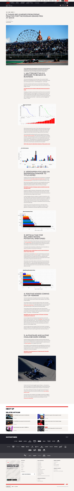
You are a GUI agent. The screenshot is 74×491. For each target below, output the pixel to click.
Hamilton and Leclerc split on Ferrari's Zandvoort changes (53, 421)
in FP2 (36, 253)
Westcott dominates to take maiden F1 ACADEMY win (21, 427)
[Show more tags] (14, 12)
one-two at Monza (28, 242)
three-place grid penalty (28, 180)
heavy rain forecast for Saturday (29, 135)
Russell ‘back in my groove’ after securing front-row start (53, 415)
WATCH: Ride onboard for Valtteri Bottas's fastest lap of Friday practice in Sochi (37, 144)
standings (40, 319)
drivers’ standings (28, 343)
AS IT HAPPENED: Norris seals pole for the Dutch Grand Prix (21, 421)
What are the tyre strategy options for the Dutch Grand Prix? (53, 428)
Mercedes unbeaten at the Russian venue (38, 178)
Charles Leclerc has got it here (29, 305)
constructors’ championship (28, 398)
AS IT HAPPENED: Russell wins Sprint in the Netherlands (21, 415)
